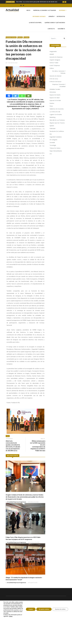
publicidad (52, 132)
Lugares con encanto (56, 118)
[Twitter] (15, 99)
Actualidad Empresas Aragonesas (16, 505)
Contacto (51, 32)
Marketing (52, 121)
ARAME (52, 58)
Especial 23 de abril (55, 104)
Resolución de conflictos (57, 135)
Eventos (20, 41)
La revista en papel (35, 26)
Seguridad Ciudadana (56, 140)
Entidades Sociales (39, 20)
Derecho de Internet (55, 80)
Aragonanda (53, 55)
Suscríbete (61, 32)
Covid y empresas (55, 69)
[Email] (28, 99)
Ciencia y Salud (54, 66)
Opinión (51, 20)
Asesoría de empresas (56, 61)
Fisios (51, 110)
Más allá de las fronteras (57, 124)
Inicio (28, 14)
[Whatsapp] (22, 99)
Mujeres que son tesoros (57, 126)
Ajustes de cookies (60, 609)
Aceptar (31, 609)
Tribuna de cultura (55, 152)
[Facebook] (9, 99)
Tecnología (53, 149)
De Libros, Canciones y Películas (58, 76)
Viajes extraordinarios (56, 154)
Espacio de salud (54, 101)
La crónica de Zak (55, 115)
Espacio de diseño (55, 98)
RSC (51, 138)
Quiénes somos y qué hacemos (55, 26)
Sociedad (62, 14)
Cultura (52, 72)
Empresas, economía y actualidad (44, 14)
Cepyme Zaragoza (55, 63)
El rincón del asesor (55, 85)
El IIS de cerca (54, 82)
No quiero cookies (44, 609)
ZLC (51, 157)
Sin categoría (53, 143)
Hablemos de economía (56, 112)
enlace (10, 616)
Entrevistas (61, 20)
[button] (63, 2)
